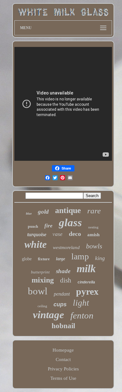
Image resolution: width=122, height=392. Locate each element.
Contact (63, 359)
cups (60, 304)
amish (93, 234)
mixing (43, 280)
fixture (44, 259)
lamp (80, 256)
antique (68, 210)
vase (58, 234)
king (100, 258)
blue (29, 213)
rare (94, 210)
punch (33, 226)
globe (27, 259)
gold (43, 211)
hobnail (63, 326)
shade (63, 271)
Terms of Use (63, 378)
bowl (38, 291)
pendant (62, 294)
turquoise (36, 234)
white (35, 244)
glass (70, 222)
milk (86, 268)
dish (65, 280)
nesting (93, 227)
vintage (48, 314)
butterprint (40, 272)
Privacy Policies (63, 368)
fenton (82, 315)
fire (48, 226)
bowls (94, 246)
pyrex (87, 291)
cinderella (86, 282)
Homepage (63, 350)
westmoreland (66, 247)
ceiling (42, 306)
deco (75, 233)
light (81, 303)
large (60, 259)
